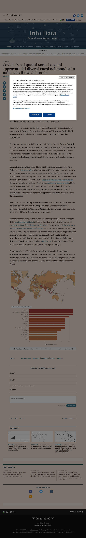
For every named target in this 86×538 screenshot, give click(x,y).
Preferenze (35, 114)
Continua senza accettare (67, 77)
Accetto (49, 114)
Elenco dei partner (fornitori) (21, 108)
